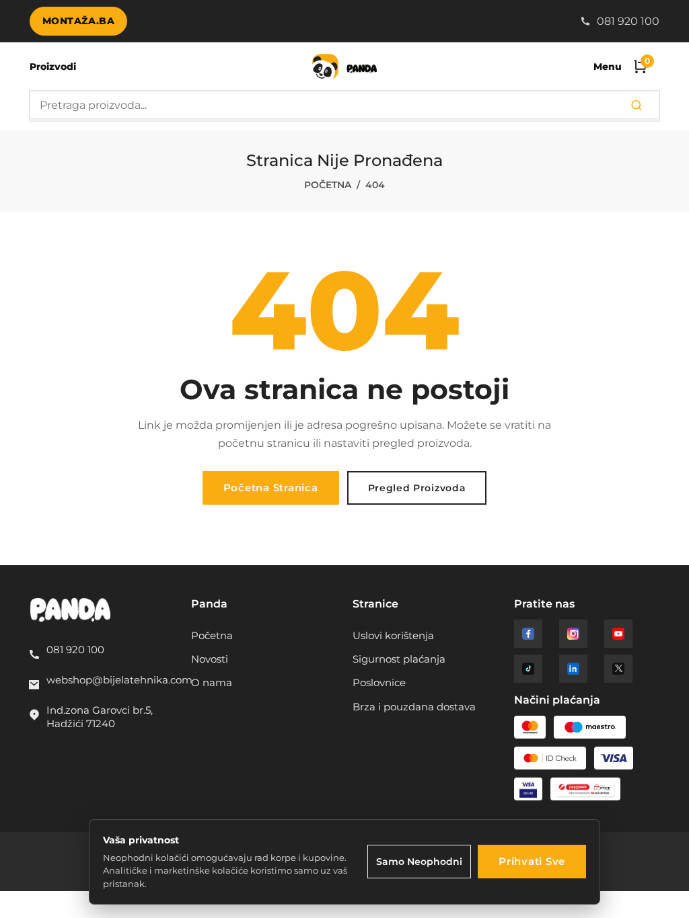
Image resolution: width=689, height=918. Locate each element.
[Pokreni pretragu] (636, 106)
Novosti (209, 659)
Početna (327, 185)
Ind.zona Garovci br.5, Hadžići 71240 (99, 717)
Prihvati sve (532, 862)
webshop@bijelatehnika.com (119, 680)
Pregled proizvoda (417, 488)
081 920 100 (626, 21)
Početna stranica (270, 488)
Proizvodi (53, 66)
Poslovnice (379, 683)
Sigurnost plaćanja (399, 659)
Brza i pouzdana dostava (414, 707)
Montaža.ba (78, 21)
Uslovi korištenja (393, 636)
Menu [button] (607, 66)
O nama (211, 683)
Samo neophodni (419, 862)
